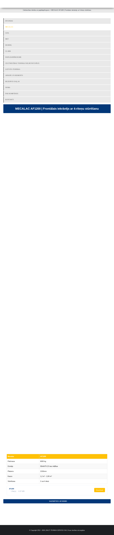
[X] (102, 507)
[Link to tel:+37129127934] (48, 4)
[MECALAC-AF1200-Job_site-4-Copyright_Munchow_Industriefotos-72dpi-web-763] (57, 278)
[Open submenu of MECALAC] (109, 27)
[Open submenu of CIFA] (109, 33)
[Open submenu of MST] (109, 39)
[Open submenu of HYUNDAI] (109, 21)
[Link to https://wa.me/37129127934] (65, 4)
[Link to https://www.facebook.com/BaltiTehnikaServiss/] (70, 4)
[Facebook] (98, 507)
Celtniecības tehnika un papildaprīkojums (36, 10)
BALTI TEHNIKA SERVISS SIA (56, 530)
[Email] (109, 507)
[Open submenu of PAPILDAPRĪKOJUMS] (109, 57)
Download (99, 490)
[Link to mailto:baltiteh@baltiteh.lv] (59, 4)
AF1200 (11, 489)
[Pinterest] (105, 507)
